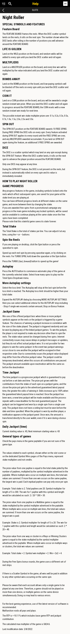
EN (65, 3)
